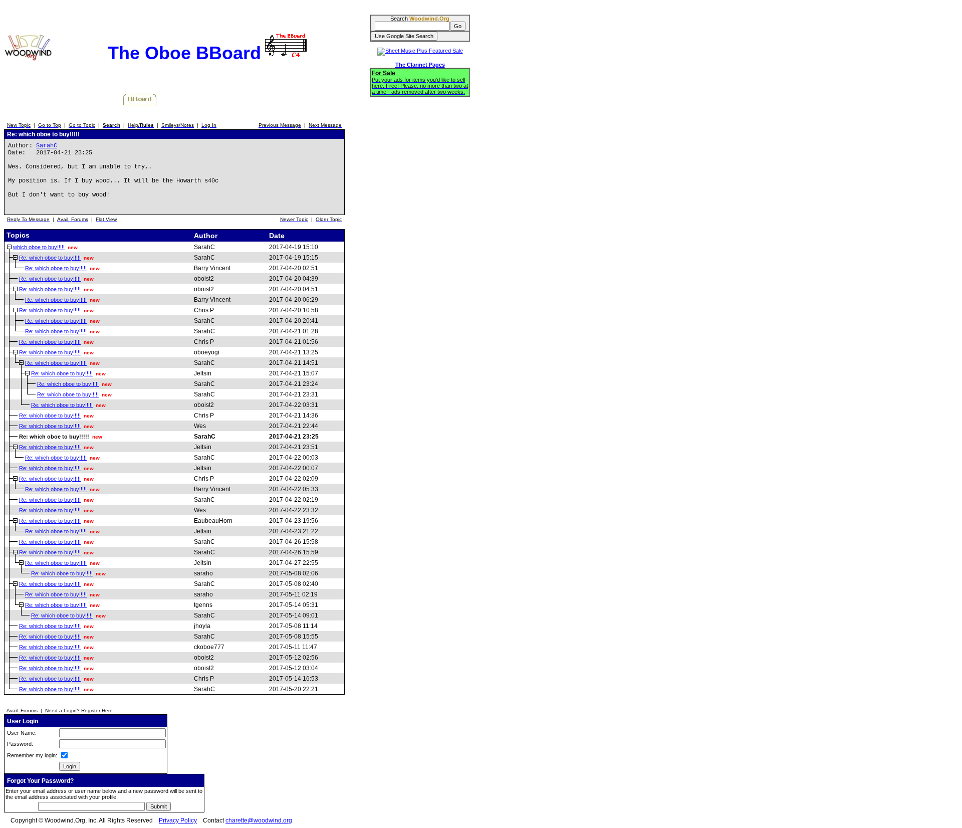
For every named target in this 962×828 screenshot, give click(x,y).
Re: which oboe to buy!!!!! (50, 258)
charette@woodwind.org (258, 820)
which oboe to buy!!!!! (39, 247)
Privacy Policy (178, 820)
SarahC (46, 145)
